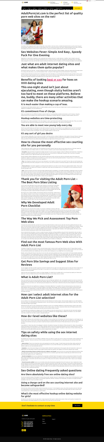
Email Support (52, 2)
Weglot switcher (59, 8)
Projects (45, 8)
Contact (39, 8)
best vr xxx (54, 79)
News (29, 8)
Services (51, 8)
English (89, 0)
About (34, 8)
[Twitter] (23, 430)
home (24, 8)
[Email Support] (49, 2)
